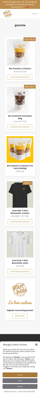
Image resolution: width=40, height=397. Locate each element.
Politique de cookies (10, 391)
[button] (36, 345)
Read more (20, 316)
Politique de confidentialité (26, 391)
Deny (20, 381)
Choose (20, 386)
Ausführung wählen (19, 77)
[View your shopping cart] (33, 13)
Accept (20, 375)
